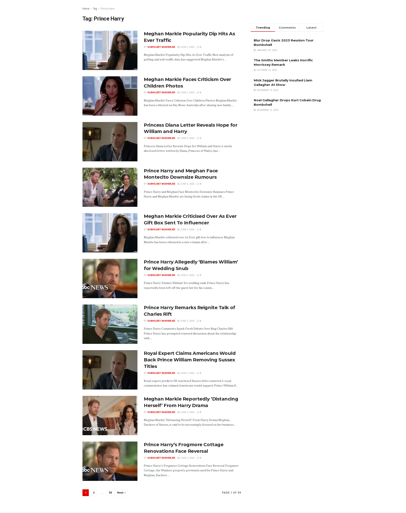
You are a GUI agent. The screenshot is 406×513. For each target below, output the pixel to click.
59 (110, 492)
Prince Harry (107, 8)
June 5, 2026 (186, 47)
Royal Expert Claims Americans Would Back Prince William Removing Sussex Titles (190, 359)
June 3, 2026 (186, 321)
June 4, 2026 (186, 138)
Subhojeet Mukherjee (161, 47)
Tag (95, 8)
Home (85, 8)
